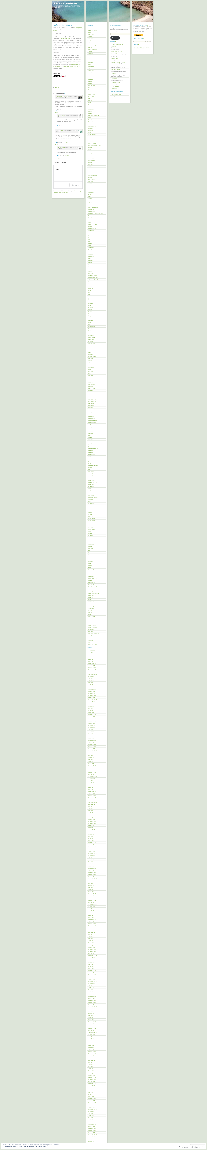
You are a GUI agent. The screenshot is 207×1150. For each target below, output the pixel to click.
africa (89, 32)
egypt (89, 196)
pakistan (90, 439)
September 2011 (92, 1032)
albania (90, 42)
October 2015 (91, 928)
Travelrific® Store (115, 82)
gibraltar (90, 237)
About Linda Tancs (116, 94)
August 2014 (91, 957)
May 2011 (90, 1041)
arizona (90, 60)
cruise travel (91, 170)
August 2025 (91, 676)
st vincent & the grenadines (95, 537)
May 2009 (90, 1092)
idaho (89, 264)
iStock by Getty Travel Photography (116, 52)
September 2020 (92, 802)
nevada (90, 397)
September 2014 (92, 955)
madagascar (91, 343)
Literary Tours (114, 58)
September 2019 (92, 827)
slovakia (90, 512)
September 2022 (92, 750)
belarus (90, 98)
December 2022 (92, 744)
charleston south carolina (94, 145)
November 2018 (92, 849)
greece (90, 241)
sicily (89, 505)
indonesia (90, 273)
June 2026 (91, 655)
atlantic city (91, 70)
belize (89, 102)
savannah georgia (92, 497)
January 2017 (91, 895)
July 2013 (90, 985)
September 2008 (92, 1109)
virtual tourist (91, 616)
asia (89, 68)
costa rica (90, 164)
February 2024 (92, 714)
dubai (89, 185)
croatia (90, 168)
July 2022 (90, 755)
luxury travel (91, 339)
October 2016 (91, 902)
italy (89, 292)
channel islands (92, 143)
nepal (89, 392)
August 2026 (91, 650)
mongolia (90, 375)
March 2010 (91, 1070)
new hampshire (92, 401)
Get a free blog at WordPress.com (141, 47)
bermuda (90, 104)
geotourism (91, 230)
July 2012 (90, 1011)
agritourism (91, 34)
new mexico (91, 405)
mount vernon (91, 384)
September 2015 (92, 930)
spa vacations (91, 527)
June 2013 (91, 987)
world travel (91, 638)
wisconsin (90, 631)
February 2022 (92, 765)
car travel (90, 136)
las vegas (90, 320)
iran (89, 284)
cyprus (90, 177)
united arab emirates (93, 593)
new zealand (91, 409)
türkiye (90, 552)
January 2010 (91, 1075)
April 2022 (90, 761)
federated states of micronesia (96, 213)
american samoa (92, 49)
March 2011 (91, 1045)
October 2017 (91, 876)
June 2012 (91, 1013)
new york (90, 407)
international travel (93, 279)
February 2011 (92, 1047)
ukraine (90, 588)
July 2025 (90, 678)
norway (90, 426)
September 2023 (92, 725)
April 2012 (90, 1017)
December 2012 (92, 1000)
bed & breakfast (92, 96)
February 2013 (92, 996)
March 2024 (91, 712)
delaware (90, 181)
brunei (90, 119)
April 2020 (90, 812)
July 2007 (90, 1139)
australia (90, 72)
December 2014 (92, 949)
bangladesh (91, 89)
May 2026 (90, 657)
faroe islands (91, 211)
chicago (90, 147)
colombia (90, 153)
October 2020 (91, 800)
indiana (90, 271)
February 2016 (92, 919)
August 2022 (91, 753)
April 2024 (90, 710)
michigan (90, 362)
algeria (90, 47)
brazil (89, 117)
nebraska (90, 390)
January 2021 (91, 793)
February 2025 (92, 689)
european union (92, 205)
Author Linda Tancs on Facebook (117, 45)
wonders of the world (93, 633)
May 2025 (90, 682)
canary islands (92, 134)
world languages (92, 635)
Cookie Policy (42, 1147)
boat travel (91, 109)
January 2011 (91, 1049)
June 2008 (91, 1115)
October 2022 (91, 748)
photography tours (93, 465)
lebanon (90, 324)
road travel (91, 486)
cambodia (90, 130)
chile (89, 149)
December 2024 (92, 693)
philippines (91, 463)
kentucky (90, 303)
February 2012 (92, 1021)
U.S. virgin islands (92, 586)
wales (89, 623)
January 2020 (91, 819)
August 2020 (91, 804)
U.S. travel (91, 584)
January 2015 (91, 947)
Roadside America (115, 69)
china (89, 151)
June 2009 (91, 1090)
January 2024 (91, 716)
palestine (90, 443)
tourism (80, 27)
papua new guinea (93, 448)
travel (54, 28)
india (89, 269)
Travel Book (114, 73)
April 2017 (90, 889)
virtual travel (91, 618)
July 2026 (90, 652)
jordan (90, 296)
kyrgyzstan (91, 315)
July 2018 (90, 857)
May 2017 (90, 887)
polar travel (91, 471)
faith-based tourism (93, 207)
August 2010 (91, 1060)
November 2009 (92, 1079)
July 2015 (90, 934)
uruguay (90, 597)
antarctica (90, 53)
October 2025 (91, 672)
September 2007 (92, 1134)
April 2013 (90, 992)
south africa (91, 516)
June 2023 (91, 731)
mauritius (90, 358)
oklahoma (90, 431)
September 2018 (92, 853)
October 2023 (91, 723)
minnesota (91, 365)
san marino (91, 495)
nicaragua (90, 412)
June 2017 (91, 885)
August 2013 (91, 983)
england (90, 198)
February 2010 (92, 1073)
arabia (90, 55)
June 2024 (91, 706)
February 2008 (92, 1124)
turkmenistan (91, 582)
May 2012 (90, 1015)
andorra (90, 51)
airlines (90, 36)
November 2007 (92, 1130)
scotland (90, 499)
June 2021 (91, 782)
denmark (90, 183)
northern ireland (92, 422)
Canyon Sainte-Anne (65, 38)
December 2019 (92, 821)
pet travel (90, 458)
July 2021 (90, 780)
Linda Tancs (61, 115)
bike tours (90, 107)
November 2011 (92, 1028)
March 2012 (91, 1019)
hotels (89, 258)
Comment (75, 185)
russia (89, 490)
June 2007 (91, 1141)
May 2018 (90, 861)
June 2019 (91, 834)
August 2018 (91, 855)
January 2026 (91, 665)
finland (90, 217)
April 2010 (90, 1068)
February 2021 (92, 791)
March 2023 (91, 738)
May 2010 (90, 1066)
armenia (90, 64)
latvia (89, 322)
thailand (90, 559)
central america (92, 141)
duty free (90, 188)
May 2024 (90, 708)
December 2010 (92, 1051)
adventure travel (92, 30)
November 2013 (92, 977)
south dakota (91, 522)
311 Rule (90, 28)
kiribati (90, 309)
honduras (90, 254)
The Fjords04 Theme (138, 48)
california (90, 128)
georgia (90, 226)
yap (89, 642)
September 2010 (92, 1058)
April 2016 (90, 915)
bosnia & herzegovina (93, 115)
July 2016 (90, 908)
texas (89, 557)
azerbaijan (91, 77)
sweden (90, 542)
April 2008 (90, 1120)
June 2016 (91, 910)
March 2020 (91, 815)
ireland (90, 286)
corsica (90, 162)
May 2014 (90, 964)
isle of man (91, 288)
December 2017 (92, 872)
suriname (90, 539)
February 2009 (92, 1098)
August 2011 (91, 1034)
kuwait (90, 313)
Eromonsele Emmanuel (63, 96)
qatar (89, 478)
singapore (90, 508)
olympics (90, 433)
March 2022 (91, 763)
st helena (90, 535)
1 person (65, 110)
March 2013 (91, 994)
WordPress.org (115, 88)
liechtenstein (91, 326)
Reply (56, 112)
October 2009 (91, 1081)
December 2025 (92, 667)
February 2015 (92, 945)
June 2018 (91, 859)
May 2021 (90, 785)
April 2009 (90, 1094)
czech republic (92, 179)
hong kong (91, 256)
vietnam (90, 612)
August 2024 (91, 701)
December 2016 (92, 898)
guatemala (91, 247)
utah (89, 599)
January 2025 (91, 691)
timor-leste (90, 561)
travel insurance (92, 574)
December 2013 (92, 974)
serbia (89, 501)
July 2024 (90, 704)
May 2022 (90, 759)
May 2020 (90, 810)
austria (90, 75)
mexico (90, 360)
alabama (90, 38)
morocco (90, 382)
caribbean (90, 139)
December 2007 (92, 1128)
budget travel (91, 121)
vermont (90, 610)
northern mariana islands (94, 424)
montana (90, 377)
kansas (90, 301)
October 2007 (91, 1132)
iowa (89, 281)
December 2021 (92, 770)
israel (89, 290)
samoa (90, 493)
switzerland (91, 544)
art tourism (91, 66)
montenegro (91, 380)
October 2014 (91, 953)
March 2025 (91, 687)
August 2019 (91, 829)
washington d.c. (92, 625)
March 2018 (91, 866)
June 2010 (91, 1064)
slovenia (90, 514)
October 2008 (91, 1107)
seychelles (91, 503)
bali (89, 87)
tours (89, 567)
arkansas (90, 62)
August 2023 (91, 727)
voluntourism (91, 621)
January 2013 (91, 998)
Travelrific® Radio (115, 78)
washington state (92, 627)
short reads (76, 28)
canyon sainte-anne (68, 28)
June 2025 (91, 680)
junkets (90, 298)
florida (89, 220)
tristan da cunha (92, 578)
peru (89, 456)
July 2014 (90, 960)
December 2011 (92, 1026)
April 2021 (90, 787)
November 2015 (92, 925)
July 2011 (90, 1036)
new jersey (91, 403)
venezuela (91, 608)
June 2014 (91, 962)
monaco (90, 373)
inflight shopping (92, 275)
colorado (90, 156)
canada (76, 27)
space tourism (91, 529)
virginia (90, 614)
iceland (90, 262)
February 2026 (92, 663)
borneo (90, 113)
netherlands (91, 394)
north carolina (91, 416)
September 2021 (92, 776)
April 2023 (90, 736)
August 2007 (91, 1137)
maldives (90, 350)
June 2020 (91, 808)
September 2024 (92, 699)
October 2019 (91, 825)
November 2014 (92, 951)
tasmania (90, 548)
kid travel (90, 307)
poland (90, 469)
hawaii (90, 249)
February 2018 (92, 868)
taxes (89, 550)
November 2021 (92, 772)
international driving (93, 277)
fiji (88, 215)
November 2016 (92, 900)
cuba (89, 173)
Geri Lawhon (60, 130)
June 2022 (91, 757)
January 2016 (91, 921)
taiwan (90, 546)
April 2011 (90, 1043)
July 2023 (90, 729)
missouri (90, 369)
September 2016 (92, 904)
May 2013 (90, 989)
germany (90, 232)
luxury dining (91, 337)
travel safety (91, 576)
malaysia (90, 348)
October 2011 (91, 1030)
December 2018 (92, 847)
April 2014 (90, 966)
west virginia (91, 629)
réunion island (91, 480)
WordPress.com (115, 86)
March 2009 (91, 1096)
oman (89, 435)
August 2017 (91, 881)
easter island (91, 190)
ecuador (90, 194)
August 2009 (91, 1085)
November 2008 (92, 1105)
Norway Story (114, 66)
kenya (89, 305)
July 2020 (90, 806)
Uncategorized (92, 591)
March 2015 (91, 942)
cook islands (91, 160)
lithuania (90, 328)
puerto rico (91, 475)
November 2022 (92, 746)
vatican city (91, 606)
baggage (90, 79)
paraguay (90, 450)
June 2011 (91, 1038)
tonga (89, 563)
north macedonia (92, 420)
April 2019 (90, 838)
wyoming (90, 640)
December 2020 (92, 795)
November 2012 (92, 1002)
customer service (92, 175)
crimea (90, 166)
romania (90, 488)
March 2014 (91, 968)
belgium (90, 100)
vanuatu (90, 603)
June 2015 (91, 936)
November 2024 (92, 695)
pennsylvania (91, 454)
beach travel (91, 94)
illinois (89, 267)
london (90, 330)
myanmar (90, 386)
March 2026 (91, 661)
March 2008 (91, 1122)
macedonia (91, 341)
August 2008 (91, 1111)
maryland (90, 354)
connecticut (91, 158)
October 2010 (91, 1055)
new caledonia (92, 399)
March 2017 (91, 891)
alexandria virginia (92, 45)
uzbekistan (91, 601)
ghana (90, 235)
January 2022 (91, 768)
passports (90, 452)
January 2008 (91, 1126)
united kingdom (92, 595)
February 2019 (92, 842)
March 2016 (91, 917)
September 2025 (92, 674)
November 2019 (92, 823)
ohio (89, 429)
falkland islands (92, 209)
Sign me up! (115, 37)
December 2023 (92, 719)
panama (90, 446)
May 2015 (90, 938)
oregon (90, 437)
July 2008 (90, 1113)
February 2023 (92, 740)
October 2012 (91, 1004)
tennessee (91, 554)
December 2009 (92, 1077)
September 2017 (92, 878)
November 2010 (92, 1053)
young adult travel (92, 644)
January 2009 (91, 1100)
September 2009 (92, 1083)
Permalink (57, 87)
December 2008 (92, 1102)
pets (89, 461)
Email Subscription (115, 25)
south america (91, 518)
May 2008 (90, 1117)
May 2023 (90, 733)
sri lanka (90, 533)
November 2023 (92, 721)
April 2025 (90, 684)
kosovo (90, 311)
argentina (90, 57)
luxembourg (91, 335)
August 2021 (91, 778)
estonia (90, 200)
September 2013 (92, 981)
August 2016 (91, 906)
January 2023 (91, 742)
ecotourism (91, 192)
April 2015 (90, 940)
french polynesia (92, 224)
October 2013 (91, 979)
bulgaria (90, 124)
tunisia (90, 580)
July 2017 (90, 883)
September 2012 (92, 1006)
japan (89, 294)
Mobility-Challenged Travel (118, 62)
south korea (91, 525)
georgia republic (92, 228)
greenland (90, 243)
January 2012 (91, 1023)
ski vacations (91, 510)
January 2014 (91, 972)
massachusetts (92, 356)
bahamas (90, 81)
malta (89, 352)
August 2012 (91, 1009)
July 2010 (90, 1062)
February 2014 (92, 970)
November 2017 (92, 874)
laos (89, 318)
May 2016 (90, 913)
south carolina (91, 520)
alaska (90, 40)
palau (89, 441)
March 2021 (91, 789)
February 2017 (92, 893)
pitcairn (90, 467)
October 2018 (91, 851)
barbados (90, 92)
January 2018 (91, 870)
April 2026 (90, 659)
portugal (90, 473)
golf (89, 239)
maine (89, 345)
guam (89, 245)
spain (89, 531)
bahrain (90, 83)
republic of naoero (92, 482)
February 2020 (92, 817)
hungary (90, 260)
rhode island (91, 484)
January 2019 (91, 844)
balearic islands (92, 85)
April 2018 (90, 864)
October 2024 (91, 697)
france (90, 222)
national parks (91, 388)
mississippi (91, 367)
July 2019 (90, 832)
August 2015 (91, 932)
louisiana (90, 333)
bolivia (90, 111)
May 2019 (90, 836)
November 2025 (92, 669)
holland (90, 252)
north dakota (91, 418)
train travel (91, 569)
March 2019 (91, 840)
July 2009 (90, 1088)
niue (89, 414)
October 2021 (91, 774)
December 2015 (92, 923)
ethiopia (90, 202)
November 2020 (92, 797)
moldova (90, 371)
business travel (92, 126)
